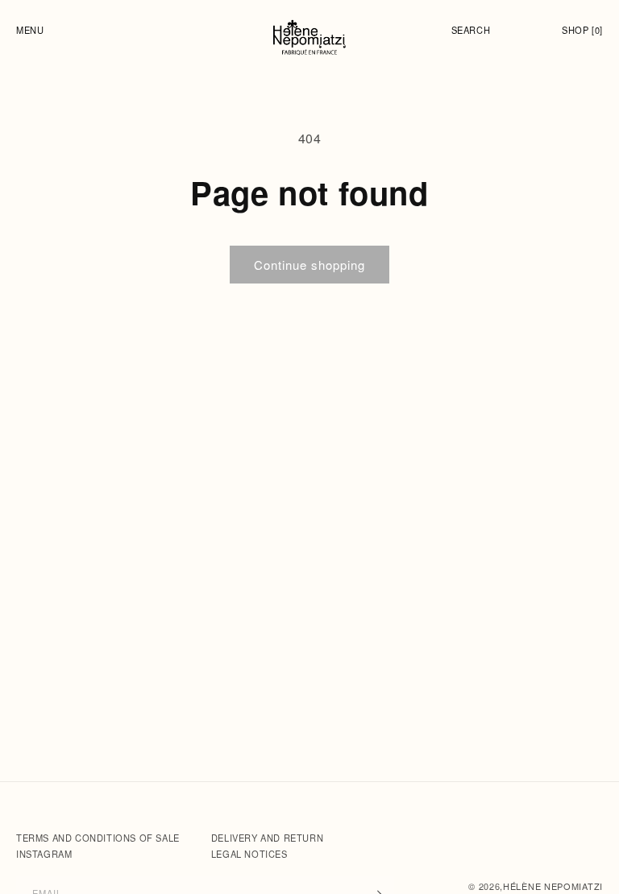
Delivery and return (267, 837)
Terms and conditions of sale (99, 837)
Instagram (44, 853)
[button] (34, 30)
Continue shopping (309, 264)
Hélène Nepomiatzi (553, 886)
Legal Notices (249, 853)
